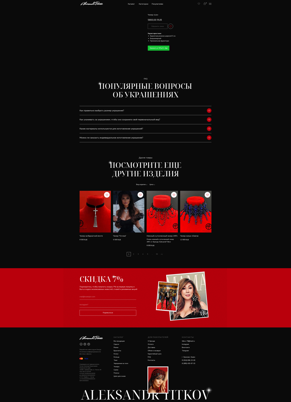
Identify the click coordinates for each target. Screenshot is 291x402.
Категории (143, 4)
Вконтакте (186, 347)
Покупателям (157, 4)
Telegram (185, 351)
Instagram (185, 344)
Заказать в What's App (159, 48)
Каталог (131, 4)
